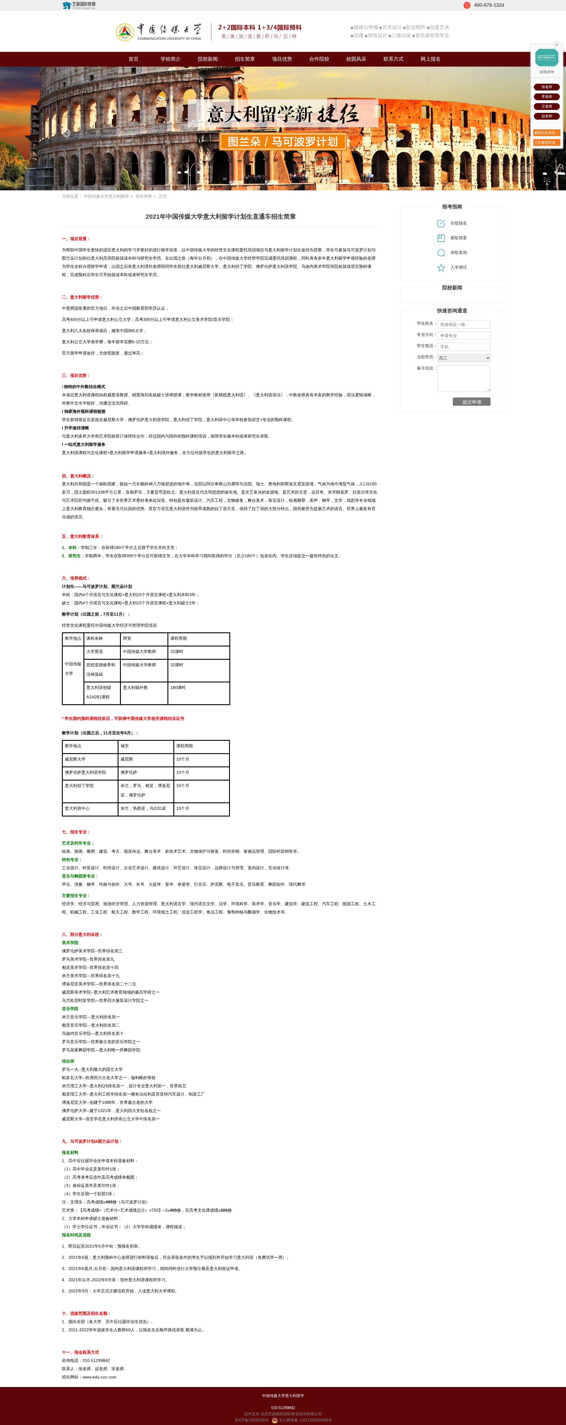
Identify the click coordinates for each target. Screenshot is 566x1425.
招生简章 (245, 59)
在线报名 (458, 223)
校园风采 (356, 59)
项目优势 (282, 59)
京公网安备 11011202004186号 (305, 1420)
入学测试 (458, 267)
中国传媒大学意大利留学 (106, 196)
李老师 (547, 97)
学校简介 (171, 59)
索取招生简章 (544, 133)
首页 (134, 59)
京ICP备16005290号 (251, 1420)
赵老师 (547, 116)
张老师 (547, 87)
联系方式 (394, 59)
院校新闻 (208, 59)
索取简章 (458, 237)
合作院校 (319, 59)
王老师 (547, 106)
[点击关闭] (556, 44)
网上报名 (431, 59)
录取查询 (458, 252)
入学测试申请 (544, 143)
